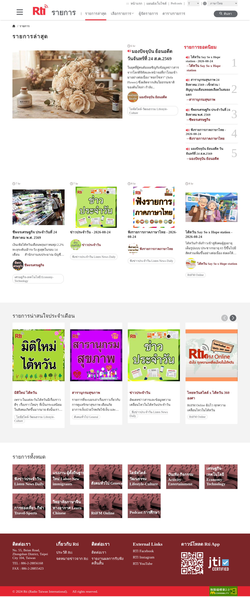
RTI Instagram (143, 557)
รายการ (24, 26)
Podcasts (178, 3)
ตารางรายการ (174, 14)
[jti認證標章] (221, 564)
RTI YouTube (142, 564)
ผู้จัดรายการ (148, 14)
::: (127, 3)
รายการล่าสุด (95, 14)
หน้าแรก (138, 3)
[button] (233, 318)
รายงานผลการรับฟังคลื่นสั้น (108, 561)
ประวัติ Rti (64, 552)
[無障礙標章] (223, 591)
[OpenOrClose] (19, 12)
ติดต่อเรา (21, 544)
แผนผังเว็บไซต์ (157, 3)
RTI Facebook (143, 551)
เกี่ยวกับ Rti (67, 544)
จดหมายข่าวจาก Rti (72, 559)
